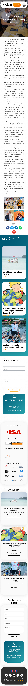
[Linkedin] (18, 675)
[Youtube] (14, 675)
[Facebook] (21, 675)
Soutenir (16, 5)
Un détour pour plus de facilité (13, 273)
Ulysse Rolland (21, 680)
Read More (6, 277)
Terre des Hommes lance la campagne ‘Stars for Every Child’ (14, 310)
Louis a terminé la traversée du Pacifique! (13, 346)
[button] (24, 5)
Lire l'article (14, 516)
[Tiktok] (10, 675)
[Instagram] (6, 675)
